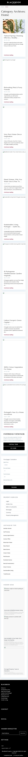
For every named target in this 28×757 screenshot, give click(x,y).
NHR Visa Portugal (5, 691)
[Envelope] (12, 714)
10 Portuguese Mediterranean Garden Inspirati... (13, 273)
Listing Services (5, 696)
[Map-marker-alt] (3, 714)
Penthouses (6, 556)
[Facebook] (3, 723)
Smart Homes (7, 567)
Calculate (14, 487)
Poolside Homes (7, 560)
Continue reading (8, 55)
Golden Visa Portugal (6, 693)
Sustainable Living (8, 570)
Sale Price (5, 462)
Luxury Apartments (8, 535)
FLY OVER (13, 448)
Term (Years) (6, 474)
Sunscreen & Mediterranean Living (13, 610)
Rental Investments (8, 563)
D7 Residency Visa (5, 689)
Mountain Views (7, 542)
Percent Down (6, 468)
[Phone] (7, 714)
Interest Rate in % (7, 480)
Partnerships (4, 698)
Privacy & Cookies (18, 755)
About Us (3, 688)
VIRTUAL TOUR (13, 444)
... (8, 99)
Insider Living (4, 700)
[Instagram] (7, 723)
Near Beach (6, 546)
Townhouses (6, 574)
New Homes (6, 549)
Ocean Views (6, 553)
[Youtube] (12, 723)
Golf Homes (6, 532)
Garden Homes (7, 528)
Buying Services (5, 694)
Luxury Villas (6, 539)
